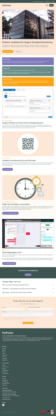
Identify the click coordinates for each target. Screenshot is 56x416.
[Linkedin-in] (3, 405)
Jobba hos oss (47, 1)
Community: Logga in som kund (38, 1)
